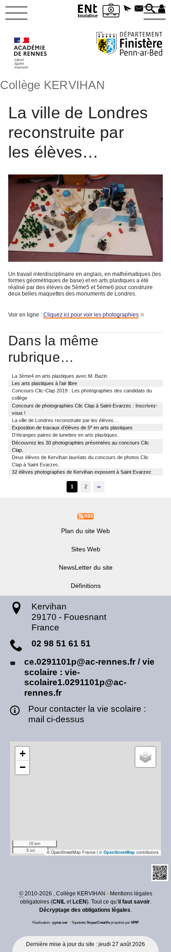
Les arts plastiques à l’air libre (44, 383)
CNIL (58, 902)
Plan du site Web (85, 530)
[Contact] (139, 9)
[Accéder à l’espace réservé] (161, 9)
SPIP (135, 922)
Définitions (86, 585)
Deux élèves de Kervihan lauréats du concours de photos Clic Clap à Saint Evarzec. (80, 461)
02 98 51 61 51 (61, 643)
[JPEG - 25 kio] (85, 218)
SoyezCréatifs (98, 922)
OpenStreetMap (119, 852)
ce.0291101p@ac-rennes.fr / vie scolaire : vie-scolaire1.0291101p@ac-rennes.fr (89, 677)
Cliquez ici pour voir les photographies (91, 315)
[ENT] (88, 12)
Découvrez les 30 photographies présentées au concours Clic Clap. (80, 446)
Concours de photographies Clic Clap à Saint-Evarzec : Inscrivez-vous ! (85, 409)
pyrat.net (59, 922)
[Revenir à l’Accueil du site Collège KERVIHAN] (31, 53)
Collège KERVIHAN (52, 85)
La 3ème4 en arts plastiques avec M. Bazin (59, 376)
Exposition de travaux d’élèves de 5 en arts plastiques (72, 427)
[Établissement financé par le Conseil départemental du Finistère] (129, 44)
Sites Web (85, 549)
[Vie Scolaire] (111, 12)
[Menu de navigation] (16, 13)
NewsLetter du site (86, 567)
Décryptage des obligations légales (84, 910)
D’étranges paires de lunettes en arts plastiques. (65, 435)
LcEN (80, 902)
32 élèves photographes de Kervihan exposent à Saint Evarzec (81, 472)
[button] (128, 9)
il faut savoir (134, 902)
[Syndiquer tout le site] (85, 516)
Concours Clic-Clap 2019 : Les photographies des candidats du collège (82, 394)
